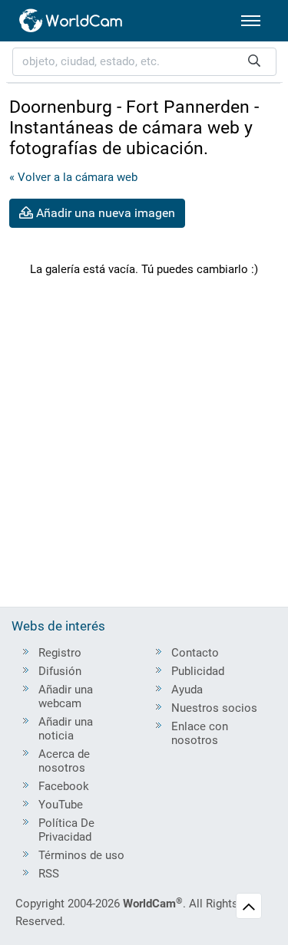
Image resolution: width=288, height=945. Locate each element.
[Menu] (250, 20)
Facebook (63, 786)
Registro (59, 653)
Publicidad (197, 671)
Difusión (59, 671)
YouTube (60, 805)
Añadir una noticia (65, 728)
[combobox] (144, 62)
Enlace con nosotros (199, 733)
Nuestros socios (214, 708)
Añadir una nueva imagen (104, 213)
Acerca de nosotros (64, 761)
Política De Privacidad (66, 830)
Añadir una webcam (65, 696)
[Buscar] (254, 62)
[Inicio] (71, 20)
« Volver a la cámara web (73, 177)
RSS (48, 874)
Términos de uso (81, 855)
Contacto (195, 653)
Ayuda (187, 689)
